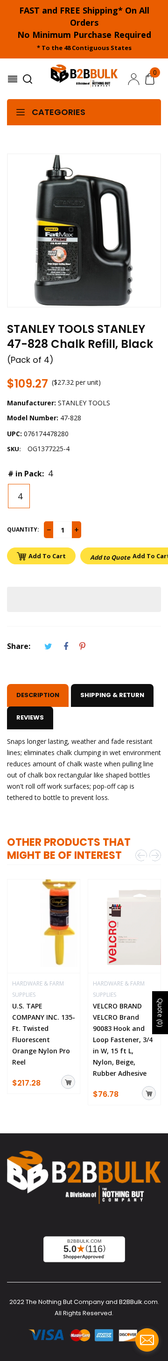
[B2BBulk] (84, 79)
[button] (84, 599)
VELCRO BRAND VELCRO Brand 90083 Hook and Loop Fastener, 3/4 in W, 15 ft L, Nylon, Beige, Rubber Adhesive (123, 1039)
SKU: (14, 449)
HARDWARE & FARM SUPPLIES (38, 989)
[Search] (28, 79)
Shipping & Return (112, 695)
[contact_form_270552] (147, 1340)
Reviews (30, 717)
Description (37, 695)
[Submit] (68, 1082)
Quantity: (23, 529)
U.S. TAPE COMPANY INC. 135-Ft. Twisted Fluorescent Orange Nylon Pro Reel (43, 1033)
